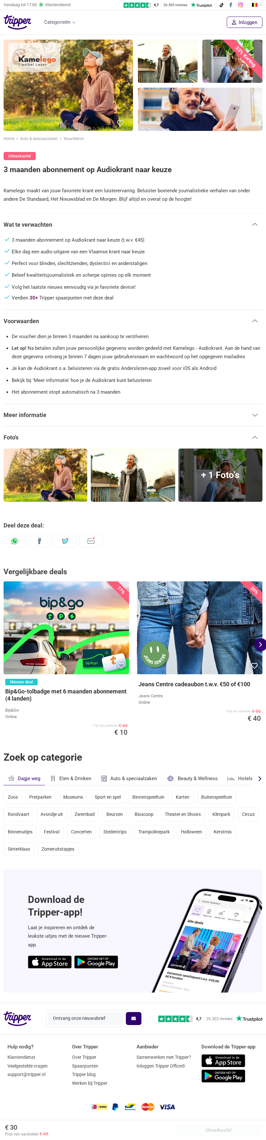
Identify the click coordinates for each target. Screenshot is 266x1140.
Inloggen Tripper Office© (161, 1066)
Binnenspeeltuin (148, 797)
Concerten (81, 831)
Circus (248, 814)
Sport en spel (108, 797)
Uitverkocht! (218, 1130)
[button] (120, 123)
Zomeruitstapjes (58, 849)
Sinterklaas (19, 849)
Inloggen (247, 22)
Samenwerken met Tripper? (164, 1057)
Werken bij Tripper (89, 1083)
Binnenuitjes (20, 831)
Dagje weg (29, 778)
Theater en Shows (183, 814)
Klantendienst (21, 1057)
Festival (51, 831)
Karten (182, 797)
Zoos (13, 797)
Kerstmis (223, 831)
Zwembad (85, 814)
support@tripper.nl (26, 1074)
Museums (73, 797)
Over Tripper (84, 1057)
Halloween (191, 831)
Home (9, 138)
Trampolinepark (154, 831)
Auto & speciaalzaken (39, 138)
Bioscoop (144, 814)
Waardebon (74, 138)
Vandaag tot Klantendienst (37, 4)
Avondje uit (52, 814)
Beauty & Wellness (198, 778)
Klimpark (221, 814)
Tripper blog (84, 1074)
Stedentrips (115, 831)
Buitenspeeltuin (216, 797)
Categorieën (57, 22)
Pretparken (40, 797)
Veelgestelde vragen (27, 1066)
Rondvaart (18, 814)
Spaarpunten (85, 1066)
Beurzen (114, 814)
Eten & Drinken (75, 778)
